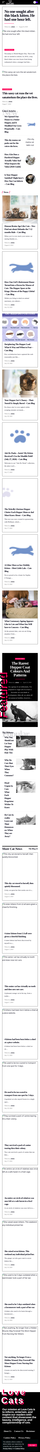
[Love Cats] (10, 2)
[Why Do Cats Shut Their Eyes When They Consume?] (26, 764)
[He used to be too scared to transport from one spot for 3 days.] (20, 1075)
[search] (29, 2)
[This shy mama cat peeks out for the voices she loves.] (31, 143)
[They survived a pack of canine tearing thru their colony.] (20, 1128)
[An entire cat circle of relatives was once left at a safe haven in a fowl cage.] (20, 1181)
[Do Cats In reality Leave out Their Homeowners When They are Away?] (26, 819)
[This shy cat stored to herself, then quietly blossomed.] (20, 867)
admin (13, 27)
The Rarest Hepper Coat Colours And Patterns (20, 669)
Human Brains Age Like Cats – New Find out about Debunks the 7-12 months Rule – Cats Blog (19, 229)
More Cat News (12, 848)
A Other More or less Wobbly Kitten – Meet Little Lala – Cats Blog (18, 568)
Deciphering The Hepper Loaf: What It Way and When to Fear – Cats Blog (18, 347)
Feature (20, 658)
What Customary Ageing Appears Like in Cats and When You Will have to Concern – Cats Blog (18, 624)
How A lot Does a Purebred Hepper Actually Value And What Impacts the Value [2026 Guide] (12, 160)
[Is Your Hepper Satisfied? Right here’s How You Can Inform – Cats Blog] (31, 179)
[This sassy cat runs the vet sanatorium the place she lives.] (20, 80)
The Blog (32, 849)
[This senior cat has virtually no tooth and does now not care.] (20, 970)
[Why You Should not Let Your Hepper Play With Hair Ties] (26, 741)
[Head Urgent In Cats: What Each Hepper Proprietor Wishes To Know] (26, 787)
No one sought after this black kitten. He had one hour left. (19, 15)
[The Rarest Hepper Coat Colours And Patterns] (20, 711)
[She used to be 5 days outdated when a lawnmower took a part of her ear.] (20, 1288)
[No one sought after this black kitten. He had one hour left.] (20, 40)
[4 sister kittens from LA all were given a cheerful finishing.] (20, 917)
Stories (9, 49)
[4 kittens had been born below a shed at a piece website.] (20, 1023)
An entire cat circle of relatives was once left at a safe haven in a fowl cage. (19, 1201)
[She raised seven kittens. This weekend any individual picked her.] (20, 1235)
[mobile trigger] (4, 2)
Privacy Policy (7, 1448)
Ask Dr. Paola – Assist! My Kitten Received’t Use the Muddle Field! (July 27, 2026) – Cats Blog (18, 456)
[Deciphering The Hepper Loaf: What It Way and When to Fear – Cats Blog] (20, 328)
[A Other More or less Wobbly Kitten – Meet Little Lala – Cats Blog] (20, 548)
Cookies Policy (19, 1448)
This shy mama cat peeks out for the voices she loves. (12, 143)
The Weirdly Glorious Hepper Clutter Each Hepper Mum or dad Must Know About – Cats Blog (19, 512)
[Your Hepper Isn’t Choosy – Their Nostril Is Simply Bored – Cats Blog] (20, 384)
